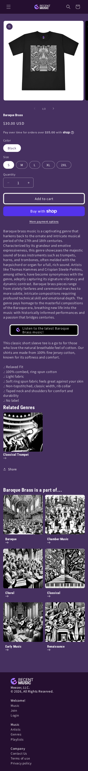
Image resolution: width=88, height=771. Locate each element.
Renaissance (56, 646)
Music (15, 705)
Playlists (17, 739)
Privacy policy (21, 763)
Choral (10, 593)
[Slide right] (53, 108)
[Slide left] (34, 108)
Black (12, 148)
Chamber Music (58, 539)
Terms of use (20, 758)
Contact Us (19, 753)
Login (15, 715)
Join (14, 710)
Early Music (13, 646)
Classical (53, 593)
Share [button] (12, 469)
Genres (16, 734)
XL (48, 165)
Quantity (9, 174)
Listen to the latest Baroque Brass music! (45, 330)
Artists (16, 729)
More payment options (44, 221)
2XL (64, 165)
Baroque (10, 539)
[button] (8, 6)
